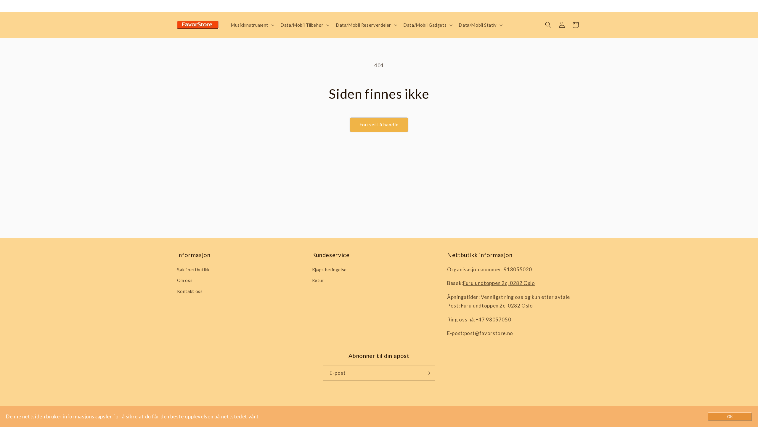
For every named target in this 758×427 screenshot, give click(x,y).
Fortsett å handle (379, 124)
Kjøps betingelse (329, 269)
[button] (252, 24)
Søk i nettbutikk (193, 269)
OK (730, 417)
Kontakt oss (190, 291)
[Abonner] (428, 373)
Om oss (185, 280)
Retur (318, 280)
